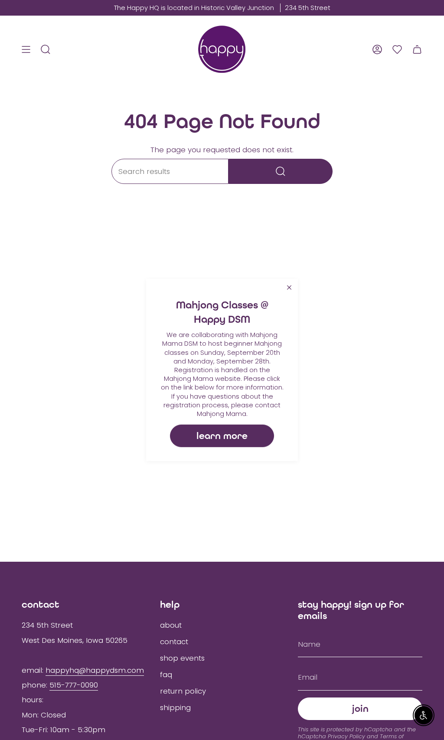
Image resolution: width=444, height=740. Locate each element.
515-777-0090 (73, 685)
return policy (183, 691)
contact (174, 641)
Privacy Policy (346, 736)
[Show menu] (26, 49)
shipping (175, 707)
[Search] (281, 171)
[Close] (289, 287)
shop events (182, 658)
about (171, 625)
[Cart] (417, 49)
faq (166, 674)
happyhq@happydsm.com (95, 670)
